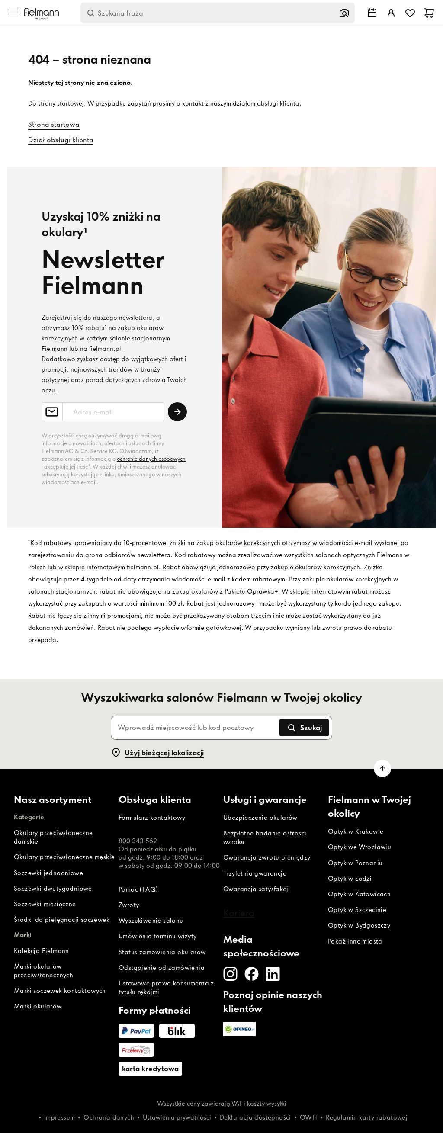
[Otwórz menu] (13, 13)
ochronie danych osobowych (151, 459)
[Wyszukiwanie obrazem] (344, 13)
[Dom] (41, 13)
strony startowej (61, 103)
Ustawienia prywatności (177, 1117)
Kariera (238, 912)
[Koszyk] (429, 13)
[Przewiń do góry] (382, 768)
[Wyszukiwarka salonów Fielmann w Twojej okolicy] (372, 13)
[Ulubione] (410, 13)
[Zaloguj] (391, 13)
